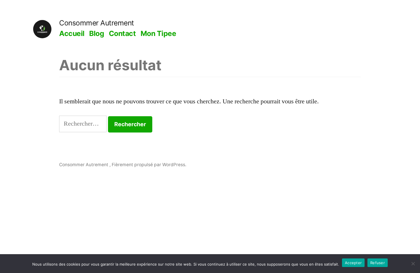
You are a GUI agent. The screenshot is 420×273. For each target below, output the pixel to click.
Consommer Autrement (96, 23)
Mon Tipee (158, 33)
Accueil (72, 33)
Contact (122, 33)
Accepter (353, 262)
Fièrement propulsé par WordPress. (149, 164)
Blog (96, 33)
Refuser (377, 262)
